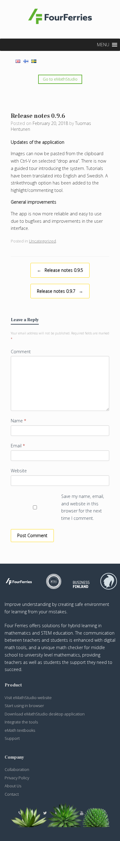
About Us (13, 786)
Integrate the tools (21, 722)
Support (12, 738)
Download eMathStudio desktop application (45, 714)
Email (18, 446)
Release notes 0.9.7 (60, 291)
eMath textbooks (20, 730)
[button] (103, 45)
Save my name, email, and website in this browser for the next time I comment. (82, 507)
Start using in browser (24, 705)
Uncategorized (42, 241)
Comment (21, 351)
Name (18, 421)
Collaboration (17, 769)
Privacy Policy (17, 778)
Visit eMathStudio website (28, 697)
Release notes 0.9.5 (60, 270)
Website (19, 471)
